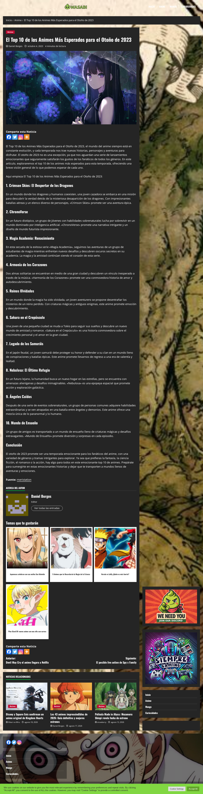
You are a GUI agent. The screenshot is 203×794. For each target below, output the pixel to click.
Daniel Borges (15, 46)
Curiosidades (188, 6)
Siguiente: (116, 660)
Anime (162, 6)
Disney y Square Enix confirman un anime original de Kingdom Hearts (25, 716)
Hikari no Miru (14, 722)
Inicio (151, 6)
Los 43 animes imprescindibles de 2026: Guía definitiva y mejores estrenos (68, 718)
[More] (26, 137)
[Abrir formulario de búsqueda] (199, 7)
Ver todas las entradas (47, 508)
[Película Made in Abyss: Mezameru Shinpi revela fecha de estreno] (115, 696)
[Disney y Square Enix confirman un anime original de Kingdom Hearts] (26, 696)
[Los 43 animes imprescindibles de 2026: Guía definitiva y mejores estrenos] (71, 696)
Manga (173, 6)
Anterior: (27, 660)
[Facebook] (9, 137)
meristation (24, 479)
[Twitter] (15, 137)
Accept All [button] (193, 789)
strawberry (101, 722)
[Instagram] (20, 137)
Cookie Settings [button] (177, 789)
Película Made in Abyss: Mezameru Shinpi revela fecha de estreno (113, 716)
